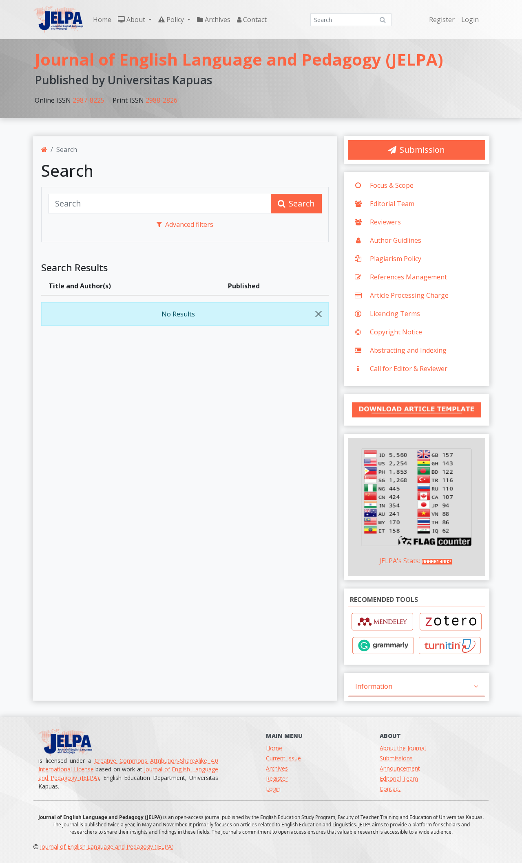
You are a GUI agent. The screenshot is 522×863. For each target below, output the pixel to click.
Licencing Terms (394, 313)
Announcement (400, 768)
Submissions (396, 758)
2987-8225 (88, 100)
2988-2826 (161, 100)
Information (373, 686)
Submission (422, 149)
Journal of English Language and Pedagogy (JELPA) (239, 59)
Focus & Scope (391, 185)
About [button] (136, 19)
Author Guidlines (394, 240)
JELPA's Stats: (399, 560)
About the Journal (403, 748)
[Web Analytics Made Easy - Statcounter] (437, 560)
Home (102, 19)
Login (470, 19)
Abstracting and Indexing (407, 350)
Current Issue (283, 758)
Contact (254, 19)
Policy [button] (175, 19)
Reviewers (384, 221)
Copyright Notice (395, 331)
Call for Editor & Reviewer (407, 368)
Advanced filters (189, 224)
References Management (407, 276)
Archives (216, 19)
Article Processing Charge (408, 295)
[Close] (318, 314)
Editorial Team (391, 203)
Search (302, 203)
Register (442, 19)
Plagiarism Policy (394, 258)
